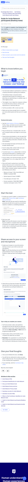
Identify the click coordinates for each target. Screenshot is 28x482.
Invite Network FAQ (7, 379)
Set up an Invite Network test (9, 384)
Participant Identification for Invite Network (13, 381)
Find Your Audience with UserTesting (12, 13)
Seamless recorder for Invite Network (11, 391)
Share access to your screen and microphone (13, 55)
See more (5, 409)
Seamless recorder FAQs (8, 393)
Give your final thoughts (8, 57)
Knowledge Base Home (7, 12)
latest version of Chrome (12, 123)
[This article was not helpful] (3, 370)
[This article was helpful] (8, 370)
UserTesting (17, 12)
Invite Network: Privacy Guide (9, 388)
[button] (25, 2)
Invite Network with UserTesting (10, 15)
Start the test (5, 52)
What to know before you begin (10, 50)
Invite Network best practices (9, 386)
